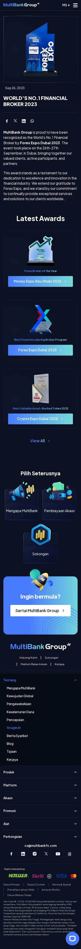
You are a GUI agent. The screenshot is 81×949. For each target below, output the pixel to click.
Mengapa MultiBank (21, 688)
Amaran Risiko (51, 889)
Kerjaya (59, 664)
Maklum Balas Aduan (34, 664)
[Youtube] (57, 853)
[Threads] (69, 853)
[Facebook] (11, 853)
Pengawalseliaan (19, 704)
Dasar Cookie (36, 884)
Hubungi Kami (28, 657)
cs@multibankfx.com (41, 845)
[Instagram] (34, 853)
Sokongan (51, 657)
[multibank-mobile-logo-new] (21, 5)
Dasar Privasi (11, 884)
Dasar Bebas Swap (19, 895)
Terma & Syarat (61, 884)
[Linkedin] (23, 853)
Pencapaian (15, 720)
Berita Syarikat (17, 736)
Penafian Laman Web (20, 889)
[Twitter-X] (46, 853)
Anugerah (14, 728)
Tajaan (12, 751)
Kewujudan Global (20, 696)
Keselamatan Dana (20, 712)
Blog (10, 743)
